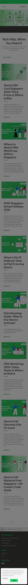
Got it (14, 580)
